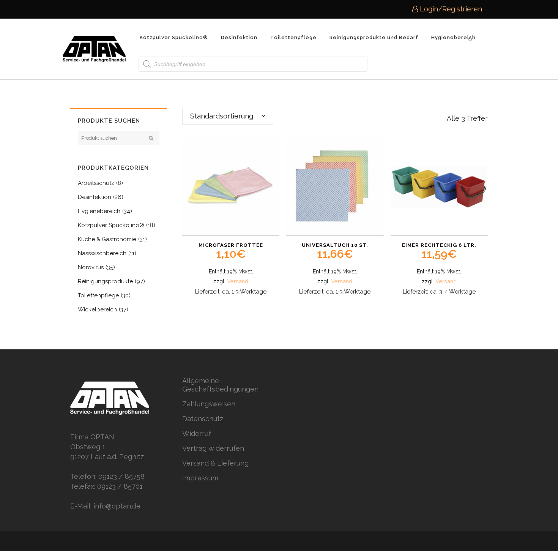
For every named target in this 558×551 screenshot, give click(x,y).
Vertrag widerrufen (213, 448)
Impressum (200, 478)
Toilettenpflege (98, 295)
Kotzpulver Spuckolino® (111, 225)
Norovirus (91, 267)
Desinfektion (94, 197)
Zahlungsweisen (208, 404)
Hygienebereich (99, 211)
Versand (237, 281)
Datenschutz (202, 419)
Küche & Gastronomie (107, 239)
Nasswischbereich (102, 253)
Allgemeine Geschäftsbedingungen (220, 385)
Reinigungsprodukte (105, 281)
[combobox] (227, 116)
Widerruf (196, 433)
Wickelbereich (97, 309)
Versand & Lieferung (215, 463)
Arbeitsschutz (96, 183)
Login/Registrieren (450, 9)
